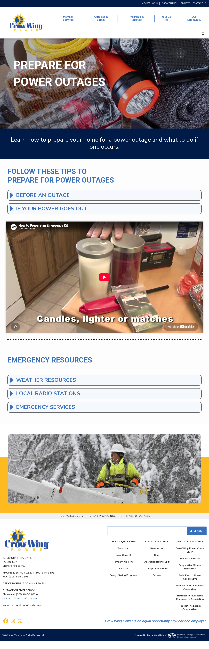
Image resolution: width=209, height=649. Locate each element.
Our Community (190, 18)
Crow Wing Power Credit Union (190, 550)
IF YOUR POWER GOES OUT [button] (51, 208)
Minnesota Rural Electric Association (190, 587)
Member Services (63, 18)
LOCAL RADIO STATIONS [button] (48, 393)
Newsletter (156, 548)
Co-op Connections (157, 568)
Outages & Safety (96, 18)
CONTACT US (199, 3)
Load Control (123, 555)
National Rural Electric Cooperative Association (190, 597)
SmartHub (123, 548)
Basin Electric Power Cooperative (189, 577)
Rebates (123, 568)
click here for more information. (19, 598)
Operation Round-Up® (157, 561)
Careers (157, 575)
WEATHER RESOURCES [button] (46, 380)
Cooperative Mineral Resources (189, 567)
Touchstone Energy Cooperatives (190, 607)
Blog (156, 555)
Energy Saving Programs (123, 575)
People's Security (190, 558)
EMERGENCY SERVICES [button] (45, 407)
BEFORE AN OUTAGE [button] (43, 195)
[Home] (26, 23)
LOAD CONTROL (169, 3)
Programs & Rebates (131, 18)
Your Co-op (163, 18)
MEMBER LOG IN (150, 3)
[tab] (104, 195)
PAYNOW (185, 3)
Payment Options (123, 561)
